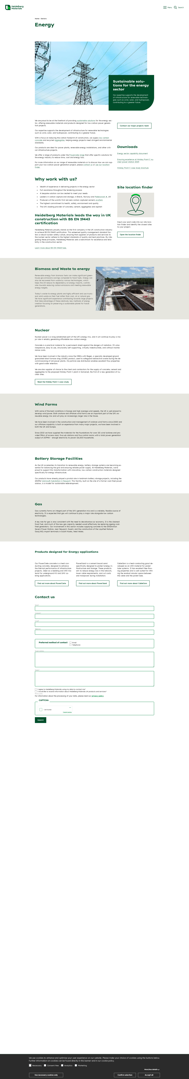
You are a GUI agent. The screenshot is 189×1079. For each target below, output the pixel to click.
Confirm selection (125, 1075)
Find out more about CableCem (133, 583)
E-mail (36, 621)
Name (36, 605)
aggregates (60, 140)
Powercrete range (76, 155)
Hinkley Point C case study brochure (133, 168)
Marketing (82, 1065)
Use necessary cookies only (46, 1075)
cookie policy (107, 1060)
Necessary (37, 1065)
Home (37, 19)
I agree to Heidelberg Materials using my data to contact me (61, 689)
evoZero (99, 200)
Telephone (37, 629)
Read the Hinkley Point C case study (53, 382)
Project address (39, 651)
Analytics (68, 1065)
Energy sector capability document (132, 153)
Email (74, 643)
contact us (87, 165)
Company (37, 613)
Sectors (44, 19)
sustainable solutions (86, 120)
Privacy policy (39, 693)
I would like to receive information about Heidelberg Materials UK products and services (72, 691)
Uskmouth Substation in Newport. (56, 481)
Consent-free (53, 1065)
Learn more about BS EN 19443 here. (51, 248)
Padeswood (100, 197)
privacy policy (98, 696)
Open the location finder (130, 234)
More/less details (150, 1069)
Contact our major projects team (134, 126)
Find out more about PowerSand (93, 583)
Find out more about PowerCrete (52, 583)
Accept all (149, 1075)
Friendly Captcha (67, 712)
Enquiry (37, 670)
